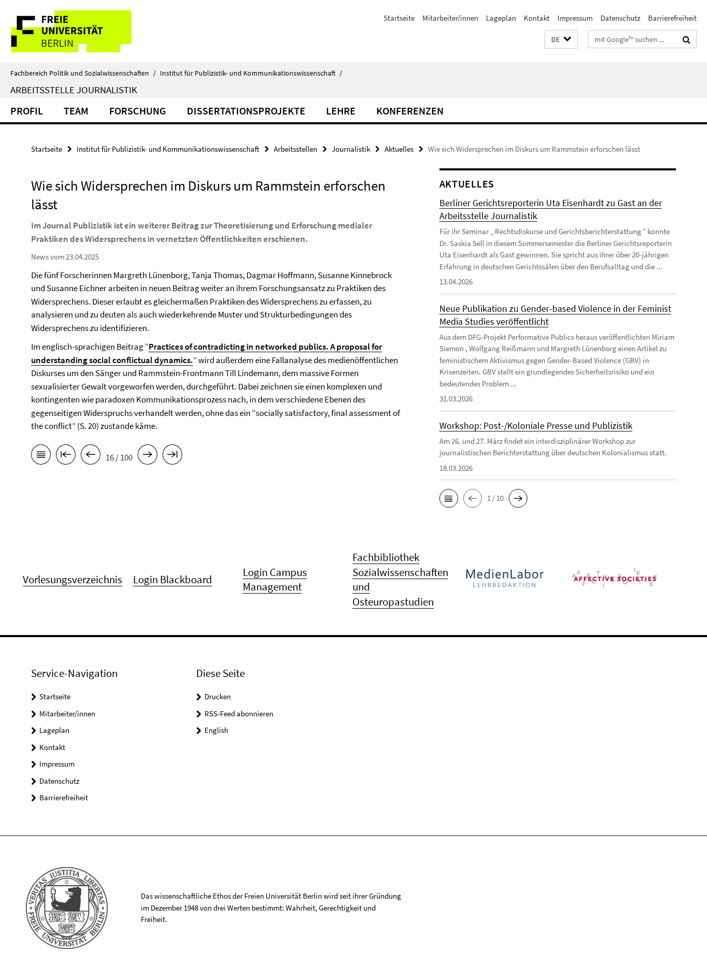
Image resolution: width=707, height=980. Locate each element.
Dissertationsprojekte (246, 110)
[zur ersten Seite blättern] (66, 456)
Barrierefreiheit (672, 18)
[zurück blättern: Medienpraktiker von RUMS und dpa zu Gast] (90, 456)
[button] (561, 39)
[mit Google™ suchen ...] (686, 39)
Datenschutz (620, 18)
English (216, 730)
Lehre (341, 110)
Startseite (399, 18)
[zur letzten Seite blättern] (172, 456)
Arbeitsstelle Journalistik (73, 89)
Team (76, 110)
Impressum (575, 18)
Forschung (137, 110)
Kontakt (537, 18)
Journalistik (351, 149)
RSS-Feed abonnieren (238, 713)
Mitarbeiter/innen (450, 18)
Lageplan (501, 18)
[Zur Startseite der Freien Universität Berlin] (86, 31)
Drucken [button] (217, 696)
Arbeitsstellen (295, 149)
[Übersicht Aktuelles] (41, 456)
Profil (26, 110)
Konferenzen (410, 110)
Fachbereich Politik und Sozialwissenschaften (83, 73)
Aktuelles (399, 149)
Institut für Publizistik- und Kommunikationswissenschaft (251, 73)
